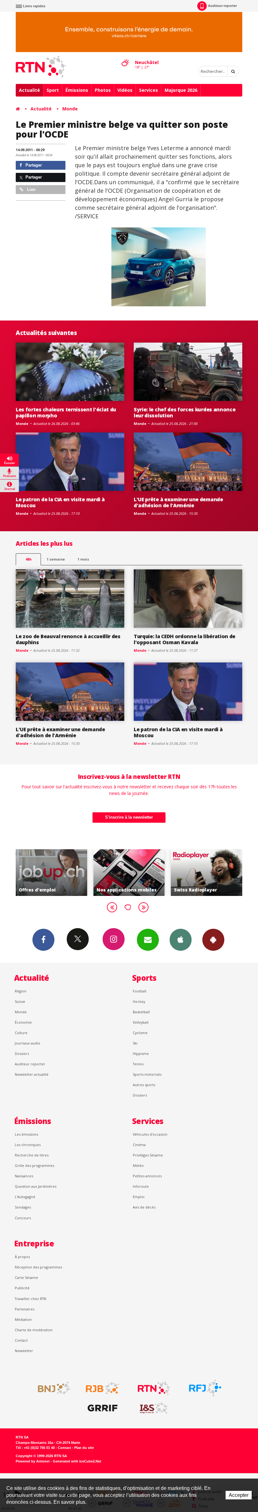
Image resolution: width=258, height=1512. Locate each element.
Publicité (22, 1288)
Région (20, 991)
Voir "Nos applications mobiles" (60, 872)
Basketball (141, 1012)
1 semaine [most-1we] (56, 559)
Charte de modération (34, 1330)
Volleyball (141, 1022)
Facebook (43, 940)
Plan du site (84, 1448)
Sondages (23, 1207)
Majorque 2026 (181, 90)
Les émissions (26, 1134)
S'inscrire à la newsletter (129, 817)
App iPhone (181, 940)
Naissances (24, 1176)
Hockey (139, 1001)
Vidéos (124, 90)
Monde (70, 109)
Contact (21, 1340)
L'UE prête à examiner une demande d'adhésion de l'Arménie (178, 502)
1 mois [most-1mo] (83, 559)
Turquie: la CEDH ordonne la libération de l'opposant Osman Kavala (184, 639)
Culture (21, 1033)
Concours (23, 1218)
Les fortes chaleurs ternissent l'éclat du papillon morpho (66, 412)
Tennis (138, 1064)
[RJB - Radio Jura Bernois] (102, 1388)
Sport (53, 90)
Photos (103, 90)
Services (148, 90)
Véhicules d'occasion (150, 1134)
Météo (138, 1165)
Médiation (23, 1319)
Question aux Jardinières (35, 1186)
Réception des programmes (38, 1267)
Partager (33, 165)
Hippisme (141, 1053)
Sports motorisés (147, 1074)
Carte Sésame (26, 1277)
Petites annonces (147, 1176)
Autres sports (144, 1085)
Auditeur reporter (30, 1064)
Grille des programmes (34, 1165)
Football (139, 991)
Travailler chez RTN (30, 1299)
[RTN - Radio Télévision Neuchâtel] (153, 1388)
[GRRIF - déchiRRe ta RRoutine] (102, 1408)
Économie (23, 1022)
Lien (31, 189)
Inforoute (141, 1186)
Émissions (76, 90)
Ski (135, 1043)
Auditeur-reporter (222, 6)
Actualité (29, 90)
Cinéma (139, 1145)
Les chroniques (28, 1145)
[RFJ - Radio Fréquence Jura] (205, 1388)
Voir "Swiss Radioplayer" (138, 872)
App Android (213, 940)
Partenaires (24, 1309)
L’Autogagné (25, 1197)
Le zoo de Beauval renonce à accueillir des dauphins (68, 639)
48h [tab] (28, 559)
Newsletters (148, 940)
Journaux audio (27, 1043)
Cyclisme (140, 1033)
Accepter (239, 1495)
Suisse (20, 1001)
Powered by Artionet (33, 1461)
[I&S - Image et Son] (153, 1408)
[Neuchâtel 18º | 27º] (125, 57)
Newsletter (24, 1351)
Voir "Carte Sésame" (215, 872)
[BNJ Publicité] (51, 1388)
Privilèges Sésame (148, 1155)
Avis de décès (144, 1207)
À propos (22, 1257)
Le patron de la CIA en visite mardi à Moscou (60, 502)
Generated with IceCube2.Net (77, 1461)
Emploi (138, 1197)
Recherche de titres (31, 1155)
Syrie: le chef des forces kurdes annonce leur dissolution (184, 412)
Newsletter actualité (31, 1074)
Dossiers (22, 1053)
